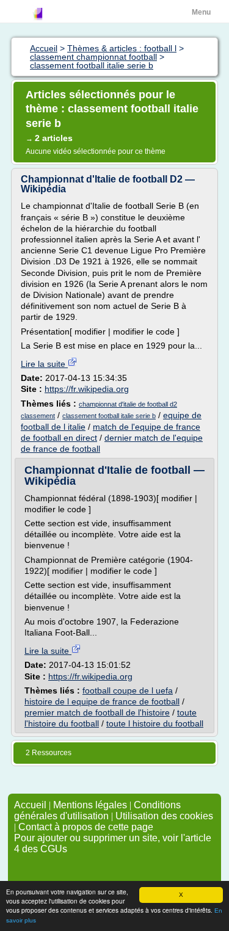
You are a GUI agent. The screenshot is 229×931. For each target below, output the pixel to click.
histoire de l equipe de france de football (102, 701)
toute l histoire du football (154, 723)
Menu (201, 12)
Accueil (30, 805)
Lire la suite (44, 364)
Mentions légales (90, 805)
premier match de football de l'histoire (97, 712)
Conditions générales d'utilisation (97, 810)
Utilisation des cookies (164, 816)
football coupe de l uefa (127, 690)
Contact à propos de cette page (85, 827)
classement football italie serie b (109, 415)
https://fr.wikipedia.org (87, 389)
